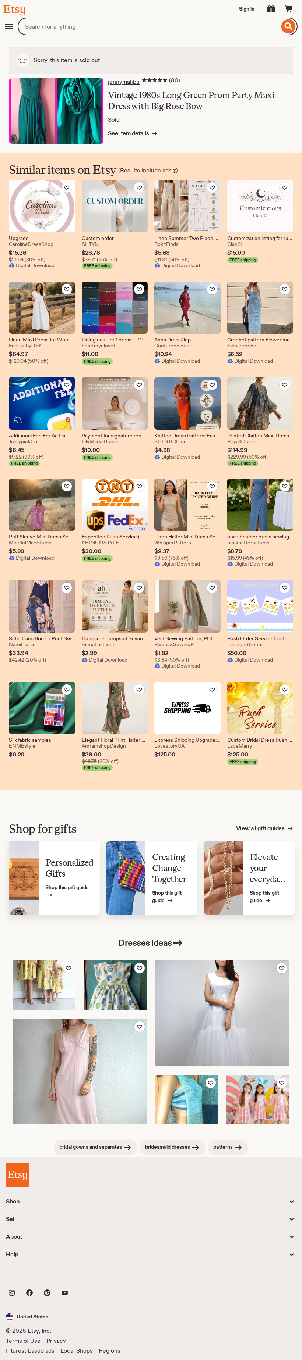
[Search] (289, 26)
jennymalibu (124, 81)
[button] (27, 1316)
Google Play (86, 1276)
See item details (129, 133)
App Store (31, 1276)
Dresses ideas (145, 943)
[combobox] (149, 26)
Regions (109, 1350)
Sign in (246, 9)
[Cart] (289, 9)
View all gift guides (261, 828)
